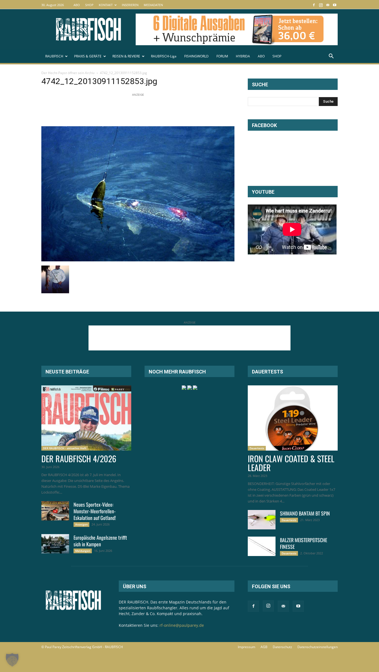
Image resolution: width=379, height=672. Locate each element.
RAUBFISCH (54, 56)
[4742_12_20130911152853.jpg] (137, 259)
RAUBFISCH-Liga (163, 56)
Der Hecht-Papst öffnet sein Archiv (68, 72)
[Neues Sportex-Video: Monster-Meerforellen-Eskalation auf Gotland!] (55, 511)
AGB (264, 647)
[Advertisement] (142, 110)
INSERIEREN (130, 5)
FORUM (222, 56)
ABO (77, 5)
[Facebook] (314, 5)
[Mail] (328, 5)
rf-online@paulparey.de (182, 625)
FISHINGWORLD (196, 56)
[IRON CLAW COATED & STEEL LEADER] (293, 418)
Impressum (246, 647)
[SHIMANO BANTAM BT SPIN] (262, 519)
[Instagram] (321, 5)
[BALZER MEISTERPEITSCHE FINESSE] (262, 546)
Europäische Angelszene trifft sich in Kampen (100, 541)
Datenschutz (282, 647)
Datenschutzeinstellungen (317, 647)
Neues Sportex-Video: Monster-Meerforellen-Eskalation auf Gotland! (95, 511)
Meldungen (82, 551)
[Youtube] (335, 5)
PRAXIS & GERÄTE (88, 56)
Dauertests (256, 448)
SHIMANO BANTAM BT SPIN (305, 513)
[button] (331, 56)
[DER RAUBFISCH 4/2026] (86, 418)
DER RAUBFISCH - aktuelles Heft (64, 448)
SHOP (89, 5)
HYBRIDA (243, 56)
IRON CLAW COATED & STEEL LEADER (291, 463)
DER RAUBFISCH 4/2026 (78, 458)
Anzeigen (81, 524)
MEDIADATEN (153, 5)
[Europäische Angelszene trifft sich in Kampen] (55, 544)
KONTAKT (106, 5)
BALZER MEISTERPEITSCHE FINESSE (303, 543)
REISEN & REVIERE (126, 56)
